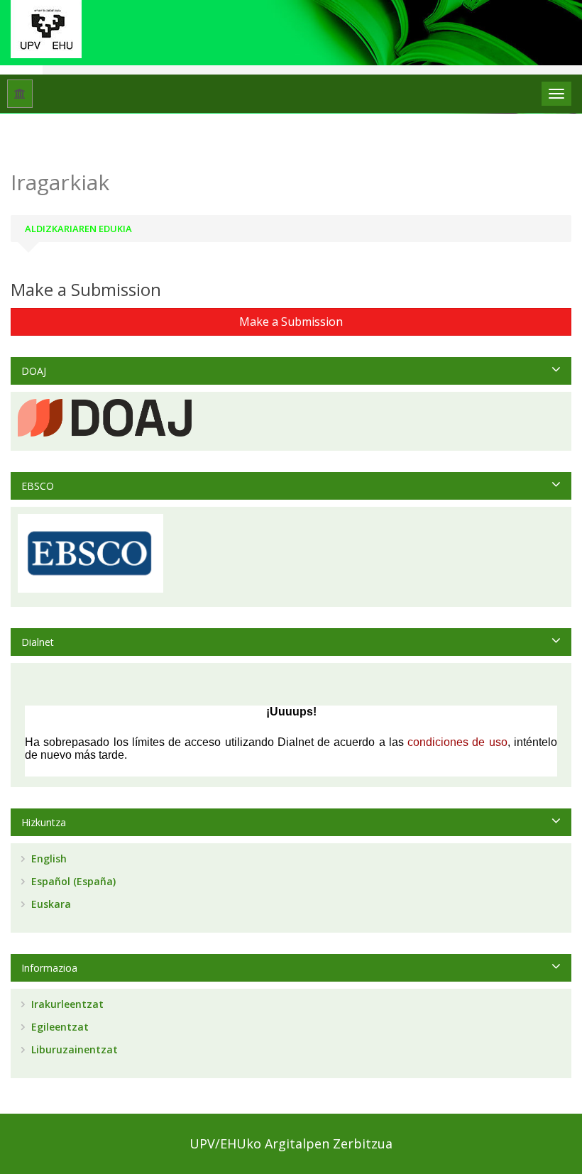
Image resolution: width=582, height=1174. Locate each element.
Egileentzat (58, 1026)
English (47, 858)
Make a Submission (291, 321)
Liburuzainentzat (73, 1049)
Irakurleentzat (66, 1004)
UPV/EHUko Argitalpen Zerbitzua (291, 1143)
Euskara (49, 904)
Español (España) (72, 881)
